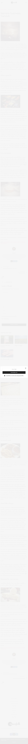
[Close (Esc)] (25, 368)
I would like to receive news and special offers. (15, 375)
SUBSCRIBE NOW (14, 372)
